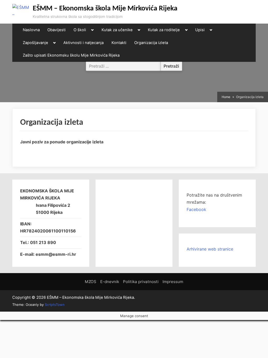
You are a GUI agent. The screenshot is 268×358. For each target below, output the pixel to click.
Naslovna (31, 30)
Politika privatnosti (141, 281)
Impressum (173, 281)
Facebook (196, 209)
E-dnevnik (109, 281)
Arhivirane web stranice (210, 249)
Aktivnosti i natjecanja (83, 42)
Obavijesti (56, 30)
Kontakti (118, 42)
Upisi (200, 30)
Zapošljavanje (35, 42)
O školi (80, 30)
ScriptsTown (55, 304)
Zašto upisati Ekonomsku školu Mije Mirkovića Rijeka (71, 55)
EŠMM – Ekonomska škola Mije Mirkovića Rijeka (105, 8)
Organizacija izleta (151, 42)
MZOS (90, 281)
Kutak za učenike (117, 30)
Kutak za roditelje (164, 30)
